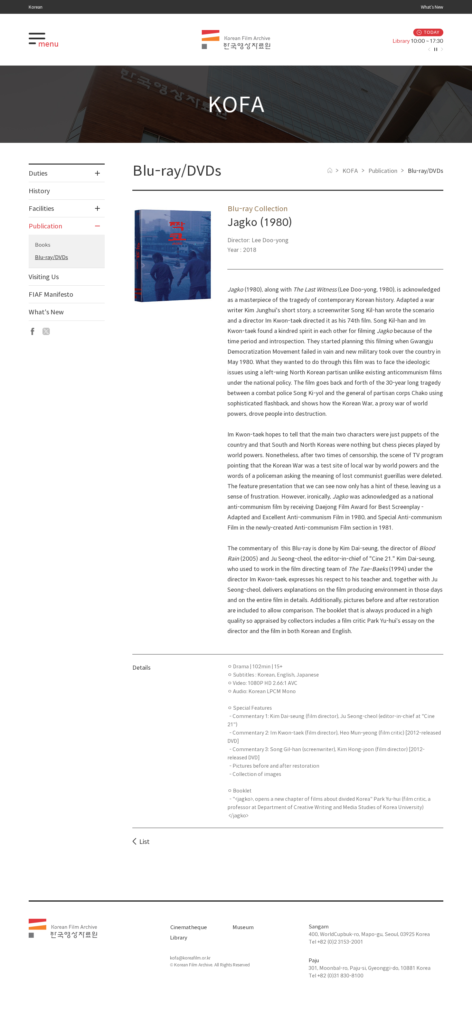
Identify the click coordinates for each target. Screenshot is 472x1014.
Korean (36, 7)
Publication (382, 171)
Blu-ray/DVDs (51, 257)
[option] (382, 41)
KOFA (350, 171)
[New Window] (32, 331)
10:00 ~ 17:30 (408, 40)
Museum (243, 927)
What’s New (432, 7)
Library (178, 937)
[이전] (429, 49)
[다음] (442, 49)
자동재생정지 (436, 49)
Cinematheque (188, 927)
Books (42, 244)
